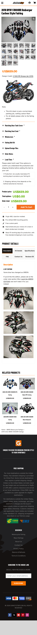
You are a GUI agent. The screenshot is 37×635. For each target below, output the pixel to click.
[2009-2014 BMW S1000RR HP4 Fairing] (10, 383)
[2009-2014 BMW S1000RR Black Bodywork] (27, 408)
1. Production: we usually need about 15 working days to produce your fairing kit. (16, 175)
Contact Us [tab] (18, 257)
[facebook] (9, 615)
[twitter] (14, 615)
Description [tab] (7, 251)
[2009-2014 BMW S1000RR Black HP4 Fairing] (27, 383)
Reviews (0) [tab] (30, 257)
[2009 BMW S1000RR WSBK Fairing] (10, 408)
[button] (34, 19)
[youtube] (18, 615)
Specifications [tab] (30, 251)
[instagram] (27, 615)
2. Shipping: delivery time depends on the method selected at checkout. (17, 183)
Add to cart (26, 207)
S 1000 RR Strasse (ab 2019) (23, 76)
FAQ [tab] (7, 257)
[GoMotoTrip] (18, 3)
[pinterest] (23, 615)
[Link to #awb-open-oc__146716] (5, 3)
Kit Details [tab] (18, 251)
